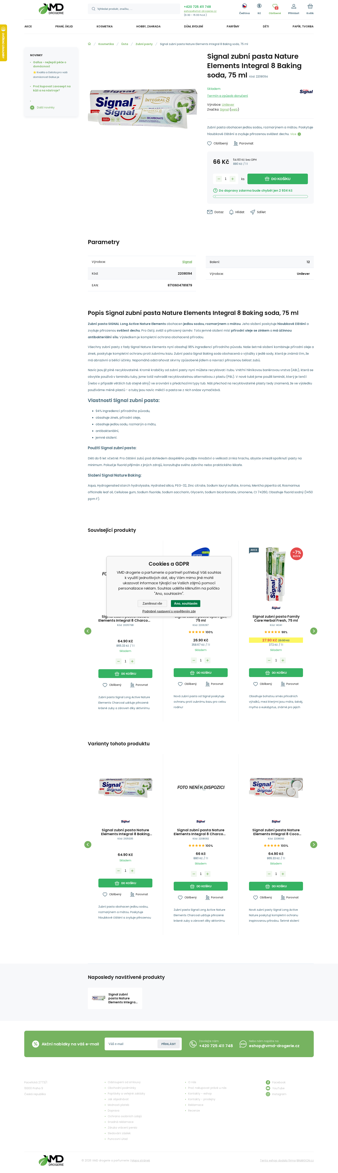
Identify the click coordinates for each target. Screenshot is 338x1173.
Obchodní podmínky (122, 1088)
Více (293, 134)
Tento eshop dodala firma (278, 1160)
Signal (224, 109)
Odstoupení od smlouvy (124, 1082)
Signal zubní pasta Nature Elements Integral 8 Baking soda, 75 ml (125, 832)
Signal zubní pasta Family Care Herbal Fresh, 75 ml (276, 618)
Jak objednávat (118, 1099)
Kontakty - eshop (200, 1093)
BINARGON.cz (305, 1160)
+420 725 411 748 (197, 7)
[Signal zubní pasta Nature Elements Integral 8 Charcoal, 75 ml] (201, 788)
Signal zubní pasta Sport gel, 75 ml (201, 618)
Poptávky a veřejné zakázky (126, 1093)
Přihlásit (168, 1044)
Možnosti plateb (118, 1105)
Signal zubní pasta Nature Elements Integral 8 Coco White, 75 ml (276, 832)
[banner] (51, 10)
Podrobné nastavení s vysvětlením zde (169, 611)
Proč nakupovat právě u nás (207, 1088)
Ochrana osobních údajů (125, 1116)
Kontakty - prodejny (201, 1099)
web (234, 109)
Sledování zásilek (119, 1133)
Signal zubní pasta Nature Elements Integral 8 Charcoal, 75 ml (125, 618)
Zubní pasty (144, 44)
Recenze (194, 1111)
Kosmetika (106, 44)
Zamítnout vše (152, 603)
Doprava (113, 1111)
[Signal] (306, 98)
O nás (192, 1082)
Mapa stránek (140, 1160)
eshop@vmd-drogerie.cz (200, 11)
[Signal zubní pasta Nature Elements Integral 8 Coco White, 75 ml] (276, 788)
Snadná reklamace (121, 1122)
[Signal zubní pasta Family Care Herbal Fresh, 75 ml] (276, 574)
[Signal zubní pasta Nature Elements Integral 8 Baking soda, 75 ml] (125, 788)
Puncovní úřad (118, 1139)
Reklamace (195, 1105)
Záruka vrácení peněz (122, 1128)
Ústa (124, 44)
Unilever (228, 104)
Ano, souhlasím (185, 603)
